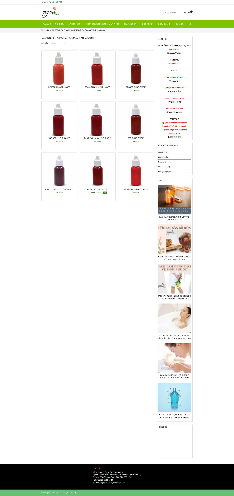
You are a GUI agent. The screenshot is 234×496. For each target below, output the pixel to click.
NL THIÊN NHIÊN (75, 24)
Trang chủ (47, 24)
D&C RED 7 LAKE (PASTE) (97, 189)
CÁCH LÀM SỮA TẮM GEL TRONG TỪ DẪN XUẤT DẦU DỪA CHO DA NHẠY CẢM (174, 337)
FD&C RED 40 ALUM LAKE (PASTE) (59, 189)
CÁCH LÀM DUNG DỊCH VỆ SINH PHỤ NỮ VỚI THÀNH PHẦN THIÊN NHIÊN (174, 297)
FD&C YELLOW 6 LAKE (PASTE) (97, 87)
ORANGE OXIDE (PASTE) (136, 87)
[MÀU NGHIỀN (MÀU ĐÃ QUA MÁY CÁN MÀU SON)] (50, 12)
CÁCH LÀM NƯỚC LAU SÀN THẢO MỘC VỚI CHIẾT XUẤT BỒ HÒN (174, 258)
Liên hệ (192, 24)
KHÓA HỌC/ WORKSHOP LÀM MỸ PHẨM (102, 24)
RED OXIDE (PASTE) (136, 138)
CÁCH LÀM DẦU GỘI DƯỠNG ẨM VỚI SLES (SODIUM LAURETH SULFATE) (174, 416)
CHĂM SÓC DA (130, 24)
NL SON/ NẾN (146, 24)
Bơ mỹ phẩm (162, 162)
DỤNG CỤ (180, 24)
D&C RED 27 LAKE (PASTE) (59, 138)
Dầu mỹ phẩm (163, 152)
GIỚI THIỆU (59, 24)
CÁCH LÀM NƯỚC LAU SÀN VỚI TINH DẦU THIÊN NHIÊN (174, 218)
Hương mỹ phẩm (164, 171)
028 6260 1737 (57, 2)
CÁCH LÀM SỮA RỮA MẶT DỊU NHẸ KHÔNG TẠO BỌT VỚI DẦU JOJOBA (174, 376)
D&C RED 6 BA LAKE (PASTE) (136, 189)
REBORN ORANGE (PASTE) (59, 87)
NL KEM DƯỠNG (164, 24)
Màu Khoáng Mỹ (164, 167)
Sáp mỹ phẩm (163, 157)
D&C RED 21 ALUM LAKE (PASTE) (97, 138)
